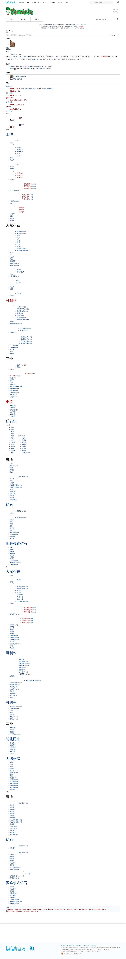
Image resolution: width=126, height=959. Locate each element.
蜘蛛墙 (12, 768)
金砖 (11, 526)
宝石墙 (12, 770)
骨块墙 (12, 691)
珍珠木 (19, 242)
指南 (36, 19)
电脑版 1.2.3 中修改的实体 (22, 909)
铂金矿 (13, 442)
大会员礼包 (52, 2)
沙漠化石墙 (13, 644)
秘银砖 (12, 551)
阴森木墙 (12, 732)
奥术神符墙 (13, 706)
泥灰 (11, 472)
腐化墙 (12, 781)
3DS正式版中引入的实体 (14, 911)
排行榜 (34, 2)
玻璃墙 (12, 676)
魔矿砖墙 (12, 865)
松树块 (12, 388)
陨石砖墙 (12, 869)
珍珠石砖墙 (13, 828)
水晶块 (12, 347)
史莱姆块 (12, 332)
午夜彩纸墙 (22, 674)
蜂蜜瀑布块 (20, 311)
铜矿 (12, 427)
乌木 (18, 238)
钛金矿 (24, 448)
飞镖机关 (12, 408)
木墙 (11, 603)
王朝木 (19, 365)
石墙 (11, 582)
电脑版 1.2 (13, 91)
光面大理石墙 (14, 822)
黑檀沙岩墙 (25, 618)
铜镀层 (19, 511)
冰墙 (11, 766)
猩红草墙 (12, 745)
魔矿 (12, 444)
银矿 (12, 436)
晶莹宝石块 (13, 323)
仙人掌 (12, 257)
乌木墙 (19, 592)
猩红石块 (20, 149)
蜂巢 (11, 274)
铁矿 (12, 431)
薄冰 (11, 216)
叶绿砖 (12, 560)
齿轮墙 (12, 695)
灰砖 (11, 463)
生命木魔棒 (104, 56)
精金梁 (12, 556)
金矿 (12, 440)
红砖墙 (12, 807)
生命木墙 (35, 59)
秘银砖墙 (12, 891)
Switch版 (10, 97)
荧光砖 (12, 489)
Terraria (23, 19)
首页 (27, 2)
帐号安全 (71, 945)
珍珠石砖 (12, 493)
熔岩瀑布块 (20, 309)
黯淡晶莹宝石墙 (31, 680)
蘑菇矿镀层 (13, 562)
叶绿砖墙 (12, 899)
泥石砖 (12, 470)
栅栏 (11, 697)
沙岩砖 (12, 478)
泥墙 (11, 762)
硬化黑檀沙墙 (28, 608)
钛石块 (12, 558)
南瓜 (11, 259)
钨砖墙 (12, 858)
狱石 (12, 453)
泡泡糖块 (12, 554)
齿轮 (11, 382)
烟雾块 (12, 390)
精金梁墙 (12, 895)
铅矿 (12, 434)
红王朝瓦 (12, 376)
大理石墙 (12, 639)
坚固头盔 (12, 392)
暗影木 (19, 240)
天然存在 (13, 571)
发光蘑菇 (12, 261)
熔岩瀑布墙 (22, 663)
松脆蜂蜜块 (20, 272)
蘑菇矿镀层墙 (14, 901)
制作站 (33, 88)
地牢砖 (12, 497)
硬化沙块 (12, 190)
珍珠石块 (20, 151)
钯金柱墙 (12, 889)
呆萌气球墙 (13, 685)
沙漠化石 (12, 276)
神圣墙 (12, 785)
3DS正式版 (13, 109)
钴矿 (23, 438)
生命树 (26, 56)
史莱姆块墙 (13, 687)
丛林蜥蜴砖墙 (14, 834)
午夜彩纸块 (20, 319)
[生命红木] (11, 79)
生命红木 (14, 79)
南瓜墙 (12, 631)
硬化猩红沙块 (28, 186)
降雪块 (19, 315)
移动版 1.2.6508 (15, 104)
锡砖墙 (12, 854)
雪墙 (11, 764)
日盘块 (12, 287)
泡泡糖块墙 (13, 893)
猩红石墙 (12, 751)
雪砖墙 (12, 815)
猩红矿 (13, 446)
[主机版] (7, 93)
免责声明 (81, 26)
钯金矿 (24, 440)
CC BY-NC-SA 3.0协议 (74, 24)
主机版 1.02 (13, 95)
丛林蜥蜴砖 (13, 500)
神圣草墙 (12, 747)
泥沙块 (12, 168)
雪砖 (11, 481)
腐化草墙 (12, 743)
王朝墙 (12, 708)
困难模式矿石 (16, 544)
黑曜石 (13, 450)
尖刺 (11, 295)
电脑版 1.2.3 (14, 88)
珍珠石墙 (12, 753)
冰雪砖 (12, 483)
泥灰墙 (12, 811)
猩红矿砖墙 (13, 867)
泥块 (11, 166)
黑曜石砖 (12, 536)
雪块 (11, 203)
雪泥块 (12, 218)
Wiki (11, 19)
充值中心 (60, 2)
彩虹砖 (12, 495)
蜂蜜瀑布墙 (22, 665)
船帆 (11, 717)
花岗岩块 (12, 263)
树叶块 (19, 246)
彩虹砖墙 (12, 830)
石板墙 (21, 803)
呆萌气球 (12, 397)
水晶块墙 (12, 689)
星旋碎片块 (24, 337)
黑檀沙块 (20, 173)
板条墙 (19, 580)
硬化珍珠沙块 (28, 188)
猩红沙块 (20, 175)
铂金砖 (12, 528)
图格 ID (15, 54)
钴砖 (11, 547)
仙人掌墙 (12, 629)
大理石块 (12, 265)
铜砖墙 (12, 848)
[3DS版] (8, 59)
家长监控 (86, 945)
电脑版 (10, 86)
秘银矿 (24, 442)
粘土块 (12, 160)
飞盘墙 (12, 648)
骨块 (11, 351)
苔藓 (18, 156)
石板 (11, 466)
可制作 (11, 300)
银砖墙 (12, 856)
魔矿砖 (12, 530)
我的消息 (115, 9)
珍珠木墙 (20, 597)
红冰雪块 (21, 210)
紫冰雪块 (21, 207)
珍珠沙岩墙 (25, 623)
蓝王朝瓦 (27, 373)
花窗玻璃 (21, 659)
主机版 (10, 93)
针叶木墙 (20, 586)
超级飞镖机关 (14, 410)
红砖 (11, 468)
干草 (11, 254)
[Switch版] (6, 97)
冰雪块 (12, 214)
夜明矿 (24, 453)
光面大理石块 (14, 487)
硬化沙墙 (12, 614)
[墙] (11, 127)
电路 (9, 402)
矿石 (9, 505)
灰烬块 (12, 220)
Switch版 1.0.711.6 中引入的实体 (77, 909)
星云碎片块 (24, 339)
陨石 (12, 448)
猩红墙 (12, 783)
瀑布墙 (21, 661)
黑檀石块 (20, 147)
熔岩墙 (12, 789)
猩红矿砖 (12, 532)
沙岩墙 (12, 625)
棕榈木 (19, 233)
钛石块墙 (12, 897)
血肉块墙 (12, 693)
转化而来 (13, 739)
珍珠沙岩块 (25, 199)
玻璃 (11, 321)
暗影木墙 (20, 595)
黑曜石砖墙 (13, 876)
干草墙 (12, 627)
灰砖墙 (12, 805)
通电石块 (12, 405)
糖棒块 (12, 380)
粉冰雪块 (21, 212)
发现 (39, 2)
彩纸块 (19, 317)
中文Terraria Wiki (49, 26)
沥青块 (12, 349)
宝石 (18, 153)
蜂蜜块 (19, 270)
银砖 (11, 522)
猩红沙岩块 (25, 197)
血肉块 (12, 354)
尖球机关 (12, 414)
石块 (11, 158)
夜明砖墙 (12, 903)
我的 (67, 2)
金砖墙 (12, 861)
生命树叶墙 (20, 601)
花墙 (11, 710)
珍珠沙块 (20, 177)
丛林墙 (12, 635)
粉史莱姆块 (23, 328)
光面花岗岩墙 (14, 820)
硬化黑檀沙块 (28, 184)
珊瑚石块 (12, 384)
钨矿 (12, 438)
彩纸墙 (21, 672)
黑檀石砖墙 (13, 826)
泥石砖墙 (12, 809)
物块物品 (10, 909)
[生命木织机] (11, 76)
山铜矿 (24, 444)
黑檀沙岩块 (25, 195)
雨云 (17, 280)
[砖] (20, 118)
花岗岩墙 (12, 637)
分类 (7, 907)
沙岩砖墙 (12, 813)
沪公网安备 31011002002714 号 (72, 953)
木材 (57, 56)
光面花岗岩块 (14, 485)
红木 (18, 236)
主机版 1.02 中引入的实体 (57, 909)
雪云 (17, 282)
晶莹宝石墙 (13, 683)
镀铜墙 (21, 846)
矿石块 (11, 421)
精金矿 (24, 446)
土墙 (11, 575)
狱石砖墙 (12, 878)
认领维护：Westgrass (31, 911)
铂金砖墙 (12, 863)
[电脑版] (7, 86)
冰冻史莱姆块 (24, 330)
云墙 (11, 646)
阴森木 (19, 367)
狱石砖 (12, 538)
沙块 (11, 179)
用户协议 (94, 945)
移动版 (9, 102)
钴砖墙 (12, 887)
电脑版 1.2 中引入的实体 (40, 909)
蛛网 (11, 289)
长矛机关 (12, 412)
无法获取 (13, 758)
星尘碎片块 (24, 341)
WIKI (44, 2)
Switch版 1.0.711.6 (16, 100)
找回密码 (78, 945)
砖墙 (22, 124)
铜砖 (11, 513)
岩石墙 (12, 779)
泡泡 (11, 378)
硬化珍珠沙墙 (28, 612)
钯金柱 (12, 549)
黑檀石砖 (12, 491)
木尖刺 (19, 293)
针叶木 (19, 231)
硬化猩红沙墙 (28, 610)
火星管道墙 (13, 734)
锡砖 (11, 519)
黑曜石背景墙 (14, 773)
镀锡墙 (21, 852)
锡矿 (12, 429)
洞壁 (11, 775)
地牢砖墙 (12, 832)
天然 (29, 874)
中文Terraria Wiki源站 (72, 28)
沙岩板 (21, 476)
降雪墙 (21, 670)
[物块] (11, 120)
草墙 (11, 712)
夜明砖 (12, 564)
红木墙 (19, 590)
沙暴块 (19, 313)
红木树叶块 (20, 250)
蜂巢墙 (12, 642)
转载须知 (83, 24)
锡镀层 (19, 517)
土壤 (9, 134)
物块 (10, 50)
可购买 (11, 702)
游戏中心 (63, 945)
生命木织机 (30, 66)
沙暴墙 (21, 667)
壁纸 (11, 719)
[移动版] (6, 102)
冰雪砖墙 (12, 817)
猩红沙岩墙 (25, 620)
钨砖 (11, 524)
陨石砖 (12, 534)
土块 (11, 143)
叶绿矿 (24, 450)
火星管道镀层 (14, 386)
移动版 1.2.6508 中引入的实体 (98, 909)
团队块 (12, 395)
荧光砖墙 (12, 824)
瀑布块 (19, 307)
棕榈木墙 (20, 588)
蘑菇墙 (12, 633)
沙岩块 (12, 201)
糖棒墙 (12, 730)
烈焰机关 (12, 416)
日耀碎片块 (24, 343)
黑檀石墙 (12, 749)
